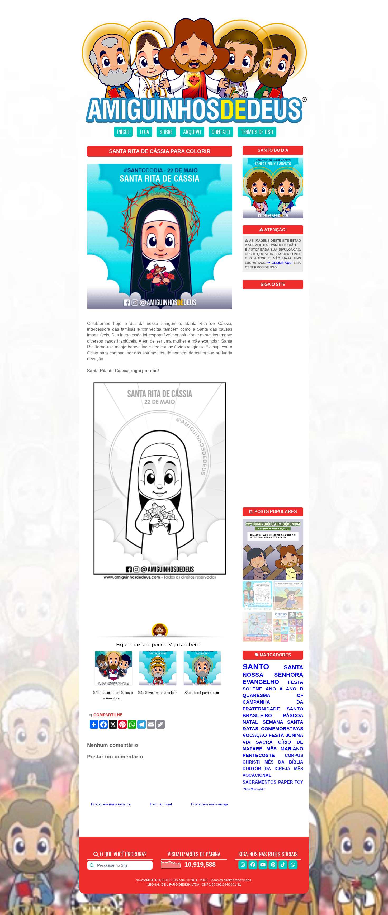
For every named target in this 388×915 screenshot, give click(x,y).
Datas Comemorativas (273, 728)
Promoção (254, 789)
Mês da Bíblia (283, 762)
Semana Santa (283, 722)
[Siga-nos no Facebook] (252, 864)
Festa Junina (286, 735)
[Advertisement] (159, 605)
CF (300, 695)
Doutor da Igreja (266, 768)
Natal (250, 722)
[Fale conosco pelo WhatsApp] (292, 864)
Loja (144, 132)
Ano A (274, 688)
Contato (221, 132)
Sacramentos (259, 782)
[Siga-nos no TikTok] (282, 864)
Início (123, 132)
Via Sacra (258, 742)
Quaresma (256, 695)
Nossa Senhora (273, 674)
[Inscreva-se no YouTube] (262, 864)
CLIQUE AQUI (281, 263)
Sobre (166, 132)
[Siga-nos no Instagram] (242, 864)
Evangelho (261, 682)
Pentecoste (259, 755)
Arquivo (192, 132)
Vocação (255, 735)
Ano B (294, 688)
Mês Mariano (284, 748)
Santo (256, 666)
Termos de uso (257, 132)
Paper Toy (291, 782)
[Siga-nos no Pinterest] (272, 864)
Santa (293, 667)
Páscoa (293, 715)
